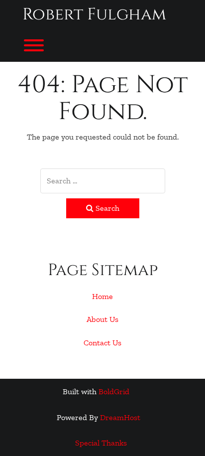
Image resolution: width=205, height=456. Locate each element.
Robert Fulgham (94, 14)
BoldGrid (114, 391)
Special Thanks (101, 443)
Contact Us (102, 342)
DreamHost (120, 417)
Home (102, 296)
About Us (102, 319)
